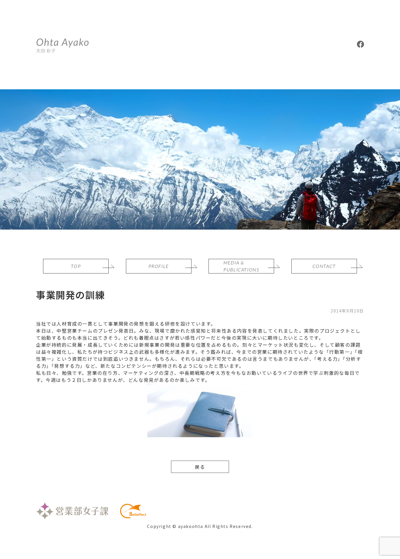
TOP (76, 266)
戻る (200, 466)
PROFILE (158, 266)
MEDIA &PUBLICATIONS (241, 266)
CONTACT (324, 266)
